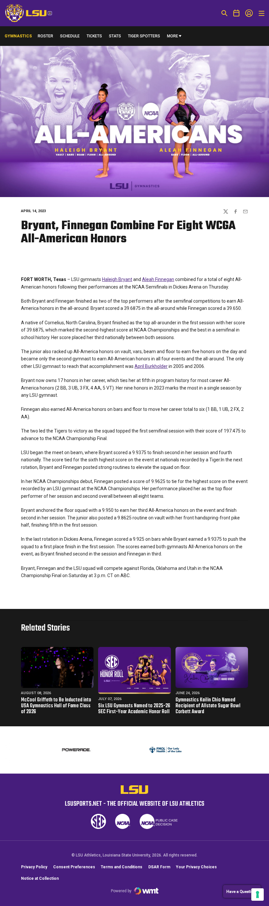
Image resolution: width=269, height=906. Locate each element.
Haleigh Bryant (117, 279)
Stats (115, 36)
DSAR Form (159, 867)
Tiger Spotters (144, 37)
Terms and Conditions (121, 867)
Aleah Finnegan (158, 279)
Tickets (94, 36)
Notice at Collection (40, 878)
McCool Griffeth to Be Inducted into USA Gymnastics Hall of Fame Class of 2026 (56, 706)
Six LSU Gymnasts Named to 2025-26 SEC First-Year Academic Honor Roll (134, 709)
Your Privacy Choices (196, 867)
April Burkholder (151, 366)
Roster (45, 36)
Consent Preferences (74, 867)
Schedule (70, 36)
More (172, 36)
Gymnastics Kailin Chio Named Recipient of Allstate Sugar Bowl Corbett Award (208, 706)
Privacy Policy (34, 867)
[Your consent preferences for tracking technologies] (257, 894)
